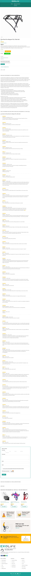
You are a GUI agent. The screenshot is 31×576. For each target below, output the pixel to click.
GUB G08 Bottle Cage (24, 502)
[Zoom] (1, 37)
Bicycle (3, 566)
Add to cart (8, 51)
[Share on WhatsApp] (1, 69)
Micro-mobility (3, 558)
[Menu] (1, 1)
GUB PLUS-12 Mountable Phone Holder (15, 502)
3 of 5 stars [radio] (13, 451)
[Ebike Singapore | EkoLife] (15, 1)
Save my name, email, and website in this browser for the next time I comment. (13, 468)
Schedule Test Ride (14, 560)
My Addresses (14, 565)
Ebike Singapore (4, 560)
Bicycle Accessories (5, 57)
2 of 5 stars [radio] (7, 451)
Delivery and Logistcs (25, 565)
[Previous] (0, 500)
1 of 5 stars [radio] (3, 451)
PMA (2, 565)
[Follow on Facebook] (1, 555)
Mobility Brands (4, 568)
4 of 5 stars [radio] (18, 451)
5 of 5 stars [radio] (4, 452)
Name (3, 461)
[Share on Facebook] (2, 69)
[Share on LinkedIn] (4, 69)
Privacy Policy (24, 568)
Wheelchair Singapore (4, 563)
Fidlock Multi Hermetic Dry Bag (5, 502)
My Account (13, 563)
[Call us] (5, 555)
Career (23, 563)
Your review (3, 454)
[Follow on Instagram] (2, 555)
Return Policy (24, 566)
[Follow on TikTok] (4, 555)
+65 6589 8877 (8, 549)
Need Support (14, 566)
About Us (23, 560)
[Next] (30, 500)
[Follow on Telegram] (7, 555)
